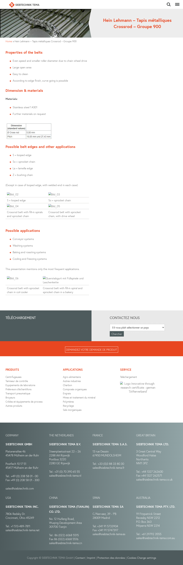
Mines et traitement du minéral (79, 397)
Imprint (91, 557)
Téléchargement (128, 377)
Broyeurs (10, 397)
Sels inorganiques (72, 409)
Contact (80, 557)
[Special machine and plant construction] (24, 5)
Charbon (67, 385)
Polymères (68, 401)
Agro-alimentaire (72, 377)
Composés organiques (75, 389)
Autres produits (14, 405)
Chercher (169, 2)
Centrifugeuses (13, 377)
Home (9, 41)
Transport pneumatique (18, 393)
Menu (176, 2)
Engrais (67, 393)
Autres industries (72, 381)
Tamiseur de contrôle (17, 381)
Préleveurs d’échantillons (18, 389)
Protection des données (111, 557)
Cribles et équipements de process (24, 401)
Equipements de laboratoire (20, 385)
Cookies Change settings (141, 557)
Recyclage (68, 405)
